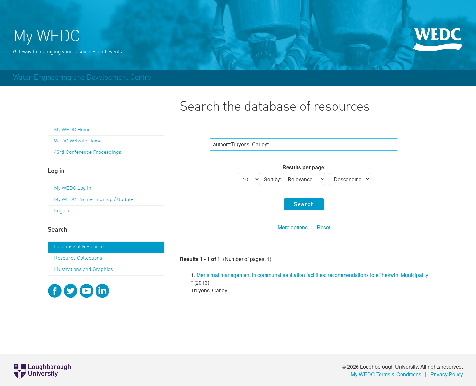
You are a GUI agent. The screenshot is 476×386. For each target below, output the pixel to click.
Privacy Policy (446, 374)
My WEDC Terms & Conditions (386, 374)
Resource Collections (78, 258)
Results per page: (304, 167)
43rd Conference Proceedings (87, 152)
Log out (62, 211)
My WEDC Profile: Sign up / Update (93, 199)
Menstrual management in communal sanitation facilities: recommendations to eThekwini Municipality (312, 274)
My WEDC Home (72, 129)
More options (293, 227)
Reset (323, 227)
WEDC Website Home (78, 141)
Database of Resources (80, 247)
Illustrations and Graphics (83, 269)
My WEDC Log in (72, 188)
